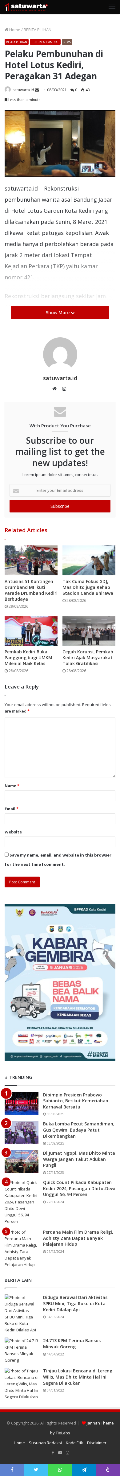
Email (11, 809)
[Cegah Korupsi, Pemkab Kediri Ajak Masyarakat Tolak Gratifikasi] (88, 631)
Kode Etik (74, 1442)
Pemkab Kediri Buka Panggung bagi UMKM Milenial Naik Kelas (28, 657)
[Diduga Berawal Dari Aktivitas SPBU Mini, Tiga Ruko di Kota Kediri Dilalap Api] (21, 1313)
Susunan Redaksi (45, 1442)
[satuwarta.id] (26, 7)
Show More (58, 312)
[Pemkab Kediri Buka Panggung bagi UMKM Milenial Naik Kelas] (31, 631)
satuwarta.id (23, 90)
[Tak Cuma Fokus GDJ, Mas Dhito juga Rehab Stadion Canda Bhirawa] (88, 560)
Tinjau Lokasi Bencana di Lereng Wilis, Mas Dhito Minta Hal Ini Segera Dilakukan (77, 1377)
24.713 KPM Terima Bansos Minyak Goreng (72, 1344)
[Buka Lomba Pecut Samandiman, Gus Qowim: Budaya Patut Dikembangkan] (21, 1132)
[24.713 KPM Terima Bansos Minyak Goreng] (21, 1350)
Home (14, 29)
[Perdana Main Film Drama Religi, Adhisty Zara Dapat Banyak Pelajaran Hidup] (21, 1248)
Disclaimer (96, 1442)
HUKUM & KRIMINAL (45, 42)
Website (13, 832)
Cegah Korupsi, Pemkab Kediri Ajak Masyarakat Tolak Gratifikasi (87, 657)
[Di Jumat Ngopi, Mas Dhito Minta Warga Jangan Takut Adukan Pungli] (21, 1161)
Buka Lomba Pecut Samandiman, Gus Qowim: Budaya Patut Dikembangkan (78, 1130)
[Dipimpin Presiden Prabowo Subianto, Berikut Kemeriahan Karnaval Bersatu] (21, 1103)
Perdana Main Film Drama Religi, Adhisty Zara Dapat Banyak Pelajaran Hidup (78, 1238)
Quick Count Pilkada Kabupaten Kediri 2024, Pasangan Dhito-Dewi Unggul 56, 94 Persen (79, 1188)
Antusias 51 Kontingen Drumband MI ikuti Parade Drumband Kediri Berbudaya (31, 590)
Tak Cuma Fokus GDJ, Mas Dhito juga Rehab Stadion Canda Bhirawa (87, 587)
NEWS (67, 42)
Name (12, 785)
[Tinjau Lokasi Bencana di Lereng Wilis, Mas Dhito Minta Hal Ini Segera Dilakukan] (21, 1384)
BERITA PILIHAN (37, 29)
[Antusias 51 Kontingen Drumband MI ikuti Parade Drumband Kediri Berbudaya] (31, 560)
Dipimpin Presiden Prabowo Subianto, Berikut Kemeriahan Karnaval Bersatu (75, 1101)
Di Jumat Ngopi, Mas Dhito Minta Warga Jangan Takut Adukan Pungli (79, 1159)
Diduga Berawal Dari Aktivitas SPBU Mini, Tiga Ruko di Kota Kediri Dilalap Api (75, 1303)
